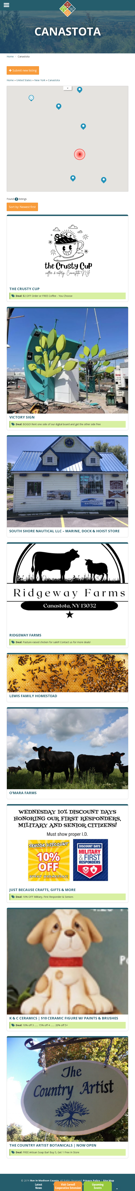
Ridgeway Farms (25, 635)
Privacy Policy (91, 1180)
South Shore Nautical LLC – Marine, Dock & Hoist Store (64, 531)
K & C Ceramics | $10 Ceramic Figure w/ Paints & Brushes (63, 1018)
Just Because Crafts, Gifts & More (42, 889)
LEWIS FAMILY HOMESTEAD (33, 695)
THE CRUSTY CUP (24, 288)
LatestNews (38, 1186)
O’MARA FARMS (23, 792)
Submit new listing (24, 70)
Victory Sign (22, 417)
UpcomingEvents (98, 1186)
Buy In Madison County (44, 1180)
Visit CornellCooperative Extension (68, 1186)
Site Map (108, 1180)
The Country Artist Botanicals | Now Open (52, 1145)
